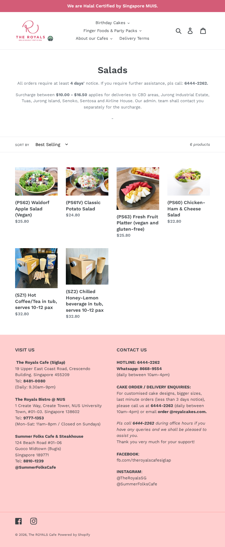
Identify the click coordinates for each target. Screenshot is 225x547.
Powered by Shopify (74, 535)
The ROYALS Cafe (43, 535)
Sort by (22, 145)
